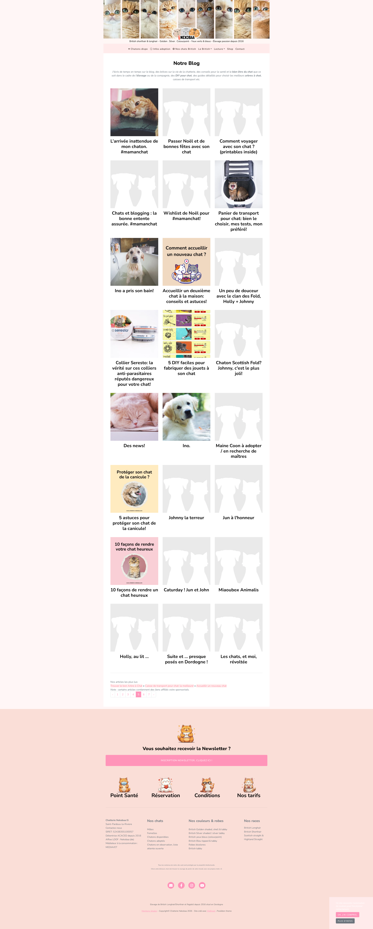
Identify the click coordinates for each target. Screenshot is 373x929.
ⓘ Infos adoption (160, 49)
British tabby (195, 848)
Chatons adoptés (156, 841)
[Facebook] (181, 885)
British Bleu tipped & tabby (203, 841)
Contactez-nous (114, 828)
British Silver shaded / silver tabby (207, 833)
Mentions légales (149, 911)
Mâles (150, 829)
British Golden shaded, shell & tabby (208, 829)
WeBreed (211, 911)
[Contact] (171, 885)
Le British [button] (204, 49)
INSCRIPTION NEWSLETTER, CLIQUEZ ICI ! (186, 760)
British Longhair (252, 827)
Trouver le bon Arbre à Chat (126, 686)
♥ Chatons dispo (138, 49)
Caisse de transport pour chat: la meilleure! (169, 686)
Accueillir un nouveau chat (211, 686)
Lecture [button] (218, 49)
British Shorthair (252, 831)
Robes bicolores (197, 844)
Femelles (152, 833)
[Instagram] (192, 885)
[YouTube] (202, 885)
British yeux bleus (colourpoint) (205, 837)
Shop (230, 49)
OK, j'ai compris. (347, 914)
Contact (240, 49)
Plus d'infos (345, 921)
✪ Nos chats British (184, 49)
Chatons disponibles (158, 837)
